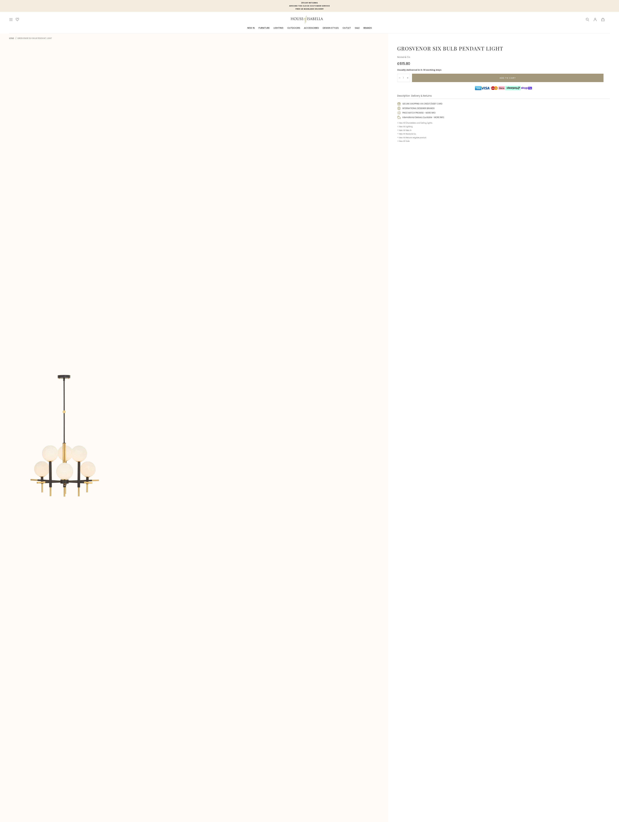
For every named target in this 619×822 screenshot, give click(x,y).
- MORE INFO (430, 112)
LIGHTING (278, 28)
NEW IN (251, 28)
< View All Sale (403, 141)
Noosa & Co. (404, 57)
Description (403, 96)
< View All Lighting (405, 126)
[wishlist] (17, 19)
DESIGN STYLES (331, 28)
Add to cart (508, 78)
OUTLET (347, 28)
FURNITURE (264, 28)
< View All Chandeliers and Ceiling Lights (414, 123)
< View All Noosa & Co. (406, 134)
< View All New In (404, 130)
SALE (357, 28)
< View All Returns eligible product (411, 137)
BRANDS (368, 28)
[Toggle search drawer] (587, 19)
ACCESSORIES (311, 28)
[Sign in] (595, 19)
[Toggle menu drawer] (11, 19)
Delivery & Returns (421, 96)
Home (11, 38)
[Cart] (603, 19)
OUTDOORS (293, 28)
